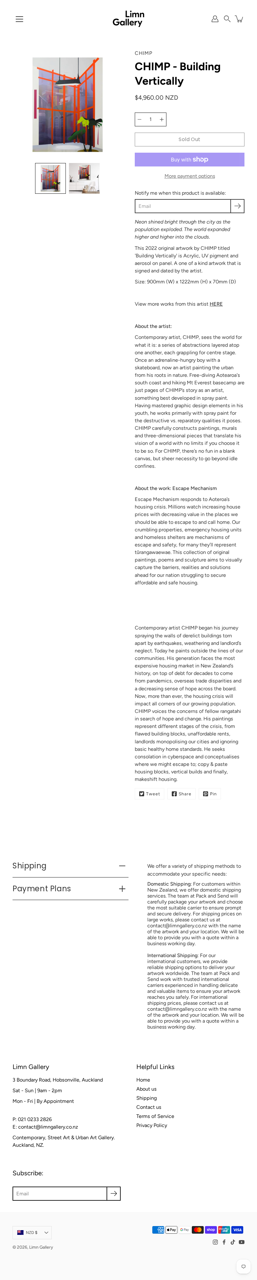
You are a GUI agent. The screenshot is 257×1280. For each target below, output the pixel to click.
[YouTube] (241, 1242)
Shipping (30, 866)
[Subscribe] (237, 206)
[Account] (215, 19)
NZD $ (32, 1232)
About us (146, 1089)
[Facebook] (224, 1242)
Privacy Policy (151, 1125)
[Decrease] (139, 119)
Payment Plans (42, 888)
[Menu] (19, 19)
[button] (227, 18)
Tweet (153, 793)
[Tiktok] (233, 1242)
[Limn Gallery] (128, 18)
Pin (213, 793)
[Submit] (114, 1194)
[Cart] (239, 19)
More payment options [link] (190, 176)
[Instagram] (215, 1242)
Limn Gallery (41, 1247)
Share (185, 793)
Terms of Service (155, 1116)
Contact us (148, 1107)
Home (143, 1080)
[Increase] (161, 119)
